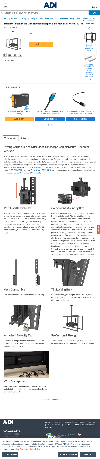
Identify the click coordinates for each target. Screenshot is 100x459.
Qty (30, 33)
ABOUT (48, 422)
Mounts (14, 19)
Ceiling (24, 19)
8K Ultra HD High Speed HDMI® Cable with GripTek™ (50, 112)
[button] (48, 125)
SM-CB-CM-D (87, 167)
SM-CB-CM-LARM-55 (40, 170)
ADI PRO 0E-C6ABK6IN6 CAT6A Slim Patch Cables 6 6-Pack (80, 112)
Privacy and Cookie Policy (30, 449)
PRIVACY (68, 425)
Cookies (48, 428)
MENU (5, 7)
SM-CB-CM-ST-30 (15, 170)
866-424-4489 (11, 431)
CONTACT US (79, 422)
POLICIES (67, 422)
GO (94, 13)
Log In (94, 7)
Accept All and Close (68, 454)
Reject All (88, 454)
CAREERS (91, 422)
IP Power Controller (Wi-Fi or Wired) (19, 112)
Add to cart (41, 44)
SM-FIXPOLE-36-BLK (42, 167)
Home (5, 19)
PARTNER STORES (54, 425)
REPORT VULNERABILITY (84, 425)
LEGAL (57, 422)
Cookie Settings (10, 454)
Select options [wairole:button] (50, 119)
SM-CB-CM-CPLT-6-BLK (66, 167)
